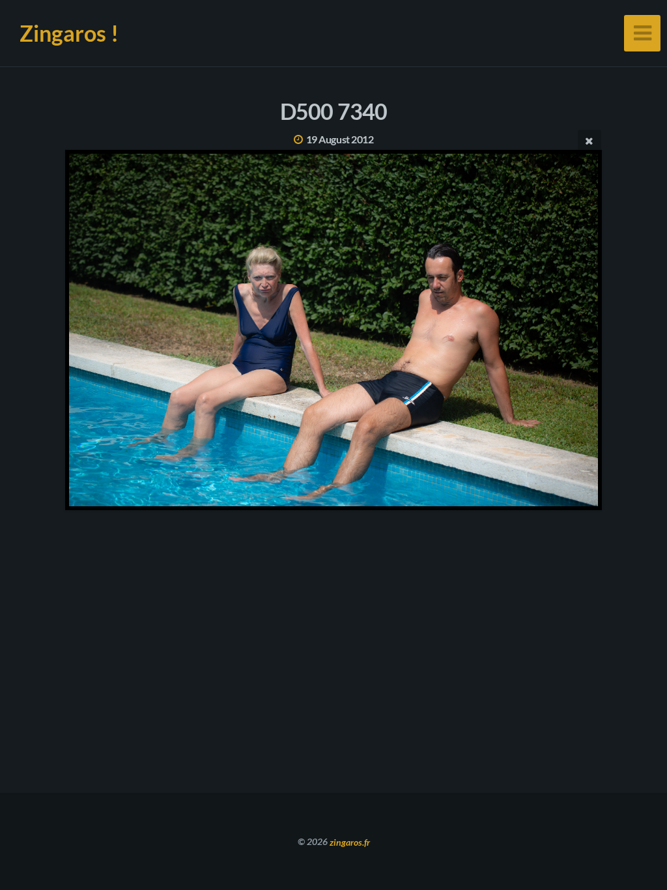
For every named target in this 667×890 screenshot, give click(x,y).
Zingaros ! (69, 33)
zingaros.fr (350, 841)
